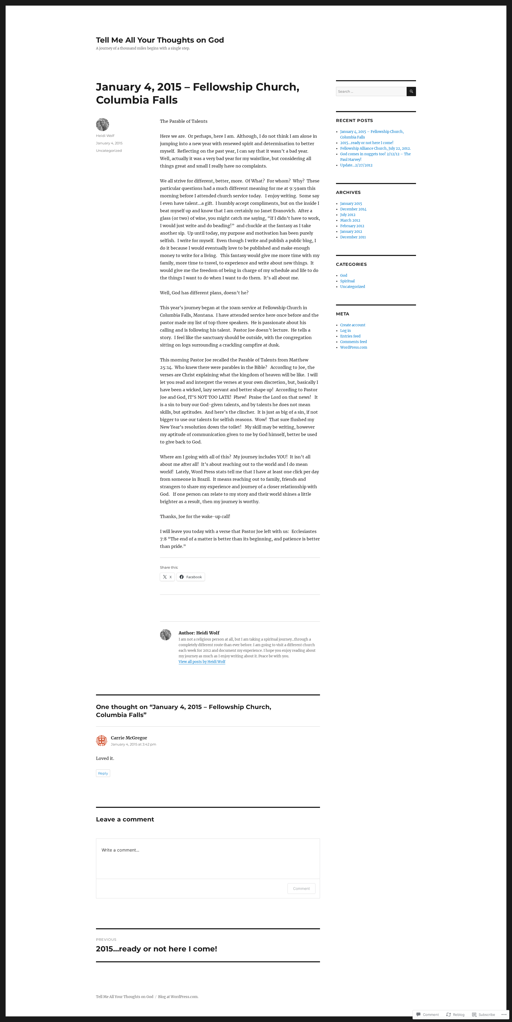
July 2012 (347, 215)
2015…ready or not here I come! (367, 143)
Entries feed (350, 336)
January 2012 (351, 231)
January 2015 (351, 203)
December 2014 (353, 209)
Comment (301, 888)
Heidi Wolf (105, 135)
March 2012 (350, 220)
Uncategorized (109, 150)
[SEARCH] (411, 91)
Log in (345, 330)
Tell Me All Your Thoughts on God (160, 39)
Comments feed (353, 342)
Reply (103, 773)
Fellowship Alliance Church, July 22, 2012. (375, 148)
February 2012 (352, 226)
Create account (352, 325)
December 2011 (353, 237)
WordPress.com (353, 347)
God (343, 275)
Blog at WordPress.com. (178, 997)
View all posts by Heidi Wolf (202, 661)
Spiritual (347, 281)
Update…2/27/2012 (356, 165)
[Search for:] (371, 91)
